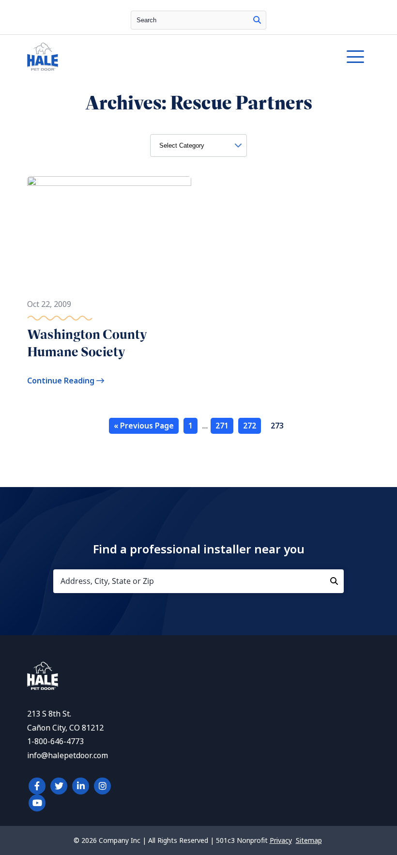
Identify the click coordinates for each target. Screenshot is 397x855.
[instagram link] (102, 786)
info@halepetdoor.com (67, 755)
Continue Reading (61, 380)
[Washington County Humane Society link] (109, 232)
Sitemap (309, 840)
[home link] (42, 687)
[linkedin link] (80, 786)
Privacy (281, 840)
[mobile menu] (355, 56)
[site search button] (257, 20)
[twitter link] (58, 786)
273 (277, 425)
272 (249, 425)
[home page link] (154, 57)
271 (222, 425)
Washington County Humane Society (87, 343)
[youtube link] (37, 802)
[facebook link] (37, 786)
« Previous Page (144, 425)
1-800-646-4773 (55, 741)
